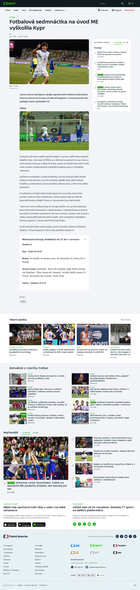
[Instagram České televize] (117, 536)
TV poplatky (8, 552)
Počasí (6, 563)
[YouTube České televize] (126, 536)
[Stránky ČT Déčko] (75, 553)
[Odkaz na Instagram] (74, 524)
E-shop (6, 566)
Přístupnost (43, 585)
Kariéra (37, 563)
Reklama (38, 549)
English (20, 585)
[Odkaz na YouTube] (89, 524)
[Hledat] (122, 3)
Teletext (7, 556)
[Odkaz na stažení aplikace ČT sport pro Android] (24, 524)
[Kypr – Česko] (49, 61)
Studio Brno (39, 552)
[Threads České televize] (134, 536)
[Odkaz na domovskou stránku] (13, 3)
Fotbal (12, 17)
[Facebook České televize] (121, 536)
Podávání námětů (41, 566)
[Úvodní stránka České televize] (16, 536)
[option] (81, 575)
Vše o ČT (7, 573)
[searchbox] (109, 3)
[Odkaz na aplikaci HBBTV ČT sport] (39, 524)
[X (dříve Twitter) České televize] (130, 536)
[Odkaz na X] (84, 524)
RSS (135, 585)
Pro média (39, 545)
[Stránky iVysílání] (119, 546)
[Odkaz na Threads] (94, 524)
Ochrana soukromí (31, 585)
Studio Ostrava (40, 556)
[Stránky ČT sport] (96, 546)
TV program (8, 545)
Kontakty (38, 573)
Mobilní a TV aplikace (11, 570)
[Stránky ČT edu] (117, 553)
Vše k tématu (126, 320)
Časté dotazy (40, 570)
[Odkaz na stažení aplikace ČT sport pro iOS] (10, 524)
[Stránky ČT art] (94, 553)
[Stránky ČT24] (75, 546)
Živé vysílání (8, 549)
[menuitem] (8, 10)
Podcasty (7, 559)
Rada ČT (38, 559)
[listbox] (91, 575)
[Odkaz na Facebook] (79, 524)
